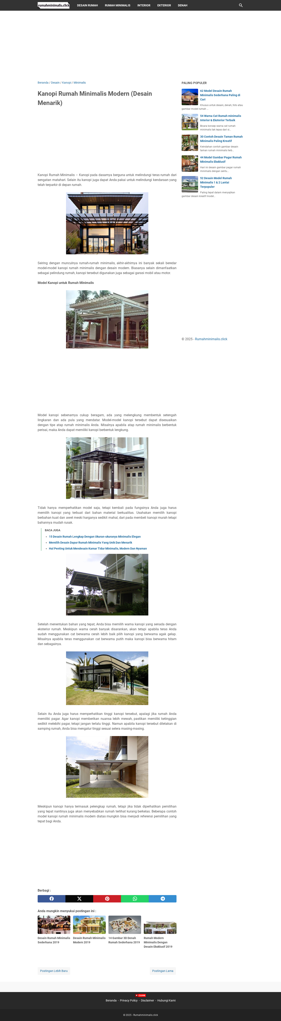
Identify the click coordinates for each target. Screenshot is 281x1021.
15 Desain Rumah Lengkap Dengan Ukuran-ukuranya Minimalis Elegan (95, 536)
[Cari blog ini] (240, 5)
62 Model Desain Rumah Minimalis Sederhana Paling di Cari (220, 95)
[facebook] (51, 898)
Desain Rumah (87, 5)
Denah (182, 5)
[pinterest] (107, 898)
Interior (143, 5)
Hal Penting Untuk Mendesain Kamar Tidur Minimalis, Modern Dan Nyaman (98, 548)
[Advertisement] (140, 45)
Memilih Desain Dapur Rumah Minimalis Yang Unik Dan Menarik (90, 542)
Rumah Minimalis (117, 5)
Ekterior (164, 5)
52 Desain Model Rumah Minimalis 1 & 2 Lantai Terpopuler (216, 182)
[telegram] (162, 898)
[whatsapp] (135, 898)
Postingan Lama (162, 971)
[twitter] (79, 898)
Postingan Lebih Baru (54, 971)
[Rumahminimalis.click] (54, 5)
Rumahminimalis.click (211, 339)
